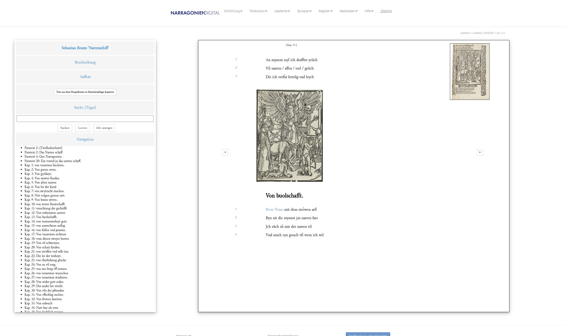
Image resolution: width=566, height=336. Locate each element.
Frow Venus (274, 209)
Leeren (82, 128)
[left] (225, 152)
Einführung (232, 11)
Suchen (64, 128)
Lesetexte (281, 11)
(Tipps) (90, 107)
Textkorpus (257, 11)
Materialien (348, 11)
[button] (85, 92)
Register (325, 11)
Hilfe (368, 11)
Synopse (303, 11)
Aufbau (85, 76)
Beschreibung (85, 62)
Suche (78, 107)
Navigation (85, 139)
